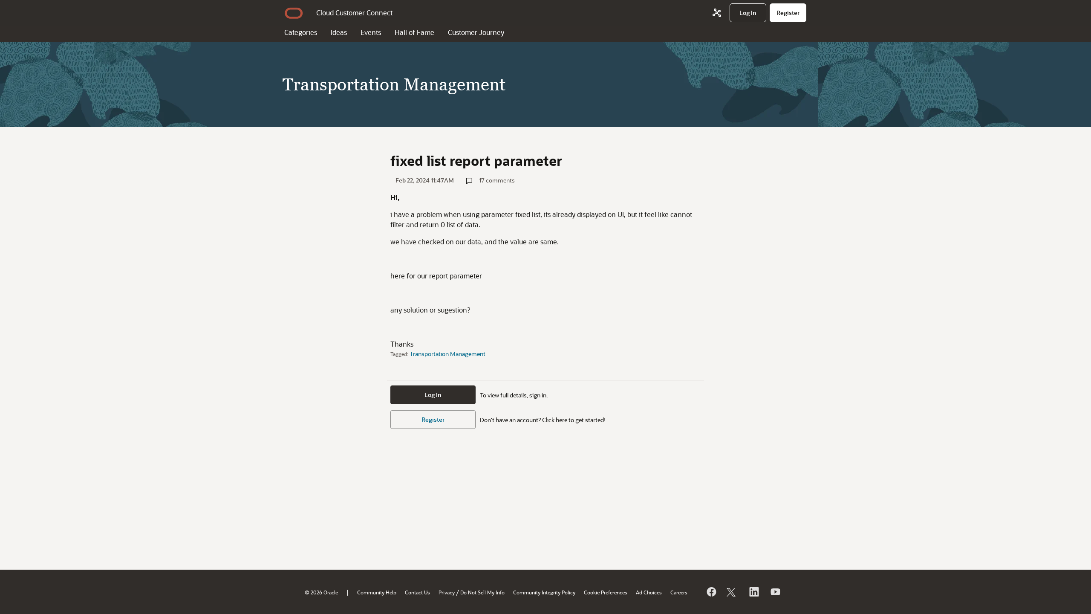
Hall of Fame (414, 32)
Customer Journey (476, 32)
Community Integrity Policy (544, 592)
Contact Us (417, 592)
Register (432, 419)
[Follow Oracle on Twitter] (732, 592)
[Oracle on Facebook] (710, 592)
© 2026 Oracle (321, 592)
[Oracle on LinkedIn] (753, 592)
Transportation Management (447, 354)
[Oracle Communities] (717, 13)
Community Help (376, 592)
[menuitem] (748, 12)
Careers (678, 592)
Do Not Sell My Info (482, 592)
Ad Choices (649, 592)
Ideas (339, 32)
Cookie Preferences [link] (605, 592)
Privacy (447, 592)
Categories (300, 32)
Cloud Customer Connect (354, 12)
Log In (433, 395)
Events (371, 32)
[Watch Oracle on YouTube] (774, 592)
